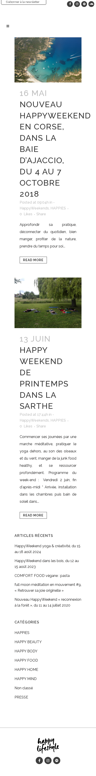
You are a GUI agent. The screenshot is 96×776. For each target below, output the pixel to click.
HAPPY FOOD (26, 660)
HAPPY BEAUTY (28, 642)
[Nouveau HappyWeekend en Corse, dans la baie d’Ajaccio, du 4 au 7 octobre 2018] (48, 59)
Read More (33, 260)
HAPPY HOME (26, 669)
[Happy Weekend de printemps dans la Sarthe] (48, 303)
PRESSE (21, 697)
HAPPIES (58, 208)
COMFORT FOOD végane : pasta (42, 576)
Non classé (24, 688)
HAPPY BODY (26, 651)
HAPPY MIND (26, 679)
